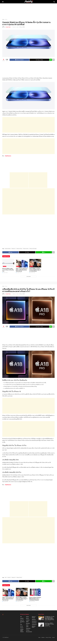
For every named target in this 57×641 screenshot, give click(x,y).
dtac (21, 624)
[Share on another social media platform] (53, 60)
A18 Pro (9, 577)
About (39, 637)
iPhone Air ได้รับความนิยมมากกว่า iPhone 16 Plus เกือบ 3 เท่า (8, 270)
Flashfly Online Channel (21, 630)
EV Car (21, 626)
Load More (28, 276)
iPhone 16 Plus (19, 248)
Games (27, 616)
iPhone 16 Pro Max (33, 248)
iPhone (6, 19)
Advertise (43, 637)
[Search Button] (54, 1)
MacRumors (8, 156)
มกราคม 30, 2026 (32, 601)
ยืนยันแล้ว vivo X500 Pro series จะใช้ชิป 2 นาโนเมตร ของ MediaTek (49, 624)
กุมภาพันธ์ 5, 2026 (18, 272)
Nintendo (28, 623)
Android (21, 618)
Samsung (34, 619)
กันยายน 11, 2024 (15, 27)
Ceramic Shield (7, 248)
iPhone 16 (13, 248)
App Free (22, 620)
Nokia (27, 625)
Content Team (8, 27)
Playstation (28, 628)
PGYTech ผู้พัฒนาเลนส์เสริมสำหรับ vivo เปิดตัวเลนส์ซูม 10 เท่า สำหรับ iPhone (35, 270)
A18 (5, 577)
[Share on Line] (50, 60)
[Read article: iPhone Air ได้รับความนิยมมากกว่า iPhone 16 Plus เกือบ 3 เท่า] (8, 263)
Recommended (29, 631)
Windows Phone (33, 627)
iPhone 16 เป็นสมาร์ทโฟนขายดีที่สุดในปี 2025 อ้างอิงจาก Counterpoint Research (35, 599)
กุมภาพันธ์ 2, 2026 (32, 272)
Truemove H (34, 624)
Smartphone (34, 621)
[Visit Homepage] (28, 2)
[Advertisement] (28, 125)
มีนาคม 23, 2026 (5, 272)
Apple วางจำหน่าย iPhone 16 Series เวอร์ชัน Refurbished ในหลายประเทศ (21, 270)
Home (3, 19)
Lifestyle (27, 620)
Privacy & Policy (48, 637)
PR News (28, 630)
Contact (53, 637)
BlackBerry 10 (22, 622)
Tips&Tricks (34, 622)
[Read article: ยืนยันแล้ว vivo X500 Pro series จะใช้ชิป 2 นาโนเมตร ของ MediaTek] (41, 625)
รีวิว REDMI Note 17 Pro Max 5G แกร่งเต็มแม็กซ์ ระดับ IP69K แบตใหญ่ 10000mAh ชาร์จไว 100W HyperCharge (49, 618)
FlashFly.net (6, 637)
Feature (21, 627)
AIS (21, 616)
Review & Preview (33, 617)
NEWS (24, 27)
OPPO (27, 626)
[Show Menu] (2, 1)
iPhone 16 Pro (25, 248)
